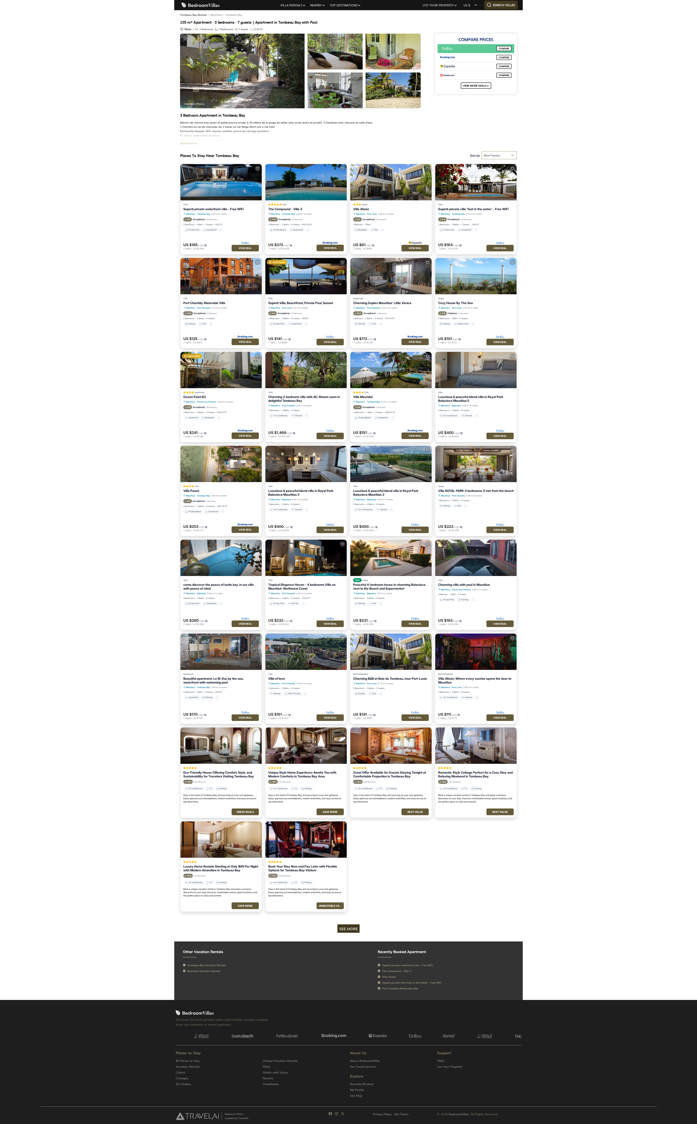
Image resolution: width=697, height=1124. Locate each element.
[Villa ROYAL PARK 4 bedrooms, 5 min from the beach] (476, 464)
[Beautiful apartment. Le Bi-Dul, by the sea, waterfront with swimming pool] (221, 652)
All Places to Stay (188, 1060)
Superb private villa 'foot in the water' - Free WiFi (473, 209)
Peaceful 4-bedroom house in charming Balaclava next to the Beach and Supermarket (389, 586)
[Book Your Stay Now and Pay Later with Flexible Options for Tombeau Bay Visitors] (306, 839)
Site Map (356, 1095)
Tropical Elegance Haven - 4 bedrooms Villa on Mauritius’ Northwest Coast (302, 586)
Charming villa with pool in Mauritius (464, 585)
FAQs (441, 1060)
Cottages (182, 1078)
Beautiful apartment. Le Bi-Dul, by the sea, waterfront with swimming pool (213, 680)
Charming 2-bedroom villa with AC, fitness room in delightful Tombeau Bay (304, 399)
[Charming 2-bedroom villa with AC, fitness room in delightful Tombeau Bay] (306, 370)
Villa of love (276, 678)
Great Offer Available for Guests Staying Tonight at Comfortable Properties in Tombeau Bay (389, 774)
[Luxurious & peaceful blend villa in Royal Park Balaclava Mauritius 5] (476, 370)
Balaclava (456, 405)
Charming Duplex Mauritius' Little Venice (382, 303)
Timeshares (271, 1084)
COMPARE (504, 48)
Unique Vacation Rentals (280, 1060)
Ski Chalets (183, 1084)
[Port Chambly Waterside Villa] (221, 276)
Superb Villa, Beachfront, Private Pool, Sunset (300, 303)
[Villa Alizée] (391, 182)
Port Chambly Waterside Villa (204, 303)
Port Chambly (203, 308)
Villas (266, 1066)
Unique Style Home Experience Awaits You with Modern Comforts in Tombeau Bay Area (302, 774)
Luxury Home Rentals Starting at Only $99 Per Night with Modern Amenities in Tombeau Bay (220, 868)
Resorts (268, 1078)
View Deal (245, 248)
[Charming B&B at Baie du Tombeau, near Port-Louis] (391, 652)
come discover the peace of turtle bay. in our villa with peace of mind (218, 586)
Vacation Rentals (188, 1066)
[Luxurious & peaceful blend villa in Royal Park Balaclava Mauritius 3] (306, 464)
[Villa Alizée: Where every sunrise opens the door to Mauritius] (476, 652)
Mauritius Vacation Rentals (204, 971)
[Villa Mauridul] (391, 370)
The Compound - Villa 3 (285, 209)
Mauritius (216, 15)
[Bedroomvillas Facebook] (330, 1114)
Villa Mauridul (363, 397)
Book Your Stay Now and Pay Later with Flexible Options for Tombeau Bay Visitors (302, 868)
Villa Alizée (361, 209)
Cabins (180, 1072)
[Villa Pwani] (221, 464)
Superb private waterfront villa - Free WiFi (213, 209)
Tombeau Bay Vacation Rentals (206, 965)
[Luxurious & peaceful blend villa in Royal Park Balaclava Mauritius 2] (391, 464)
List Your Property (449, 1066)
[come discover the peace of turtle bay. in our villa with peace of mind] (221, 558)
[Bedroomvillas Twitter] (343, 1114)
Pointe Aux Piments (206, 402)
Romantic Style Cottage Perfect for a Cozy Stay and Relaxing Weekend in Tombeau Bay (475, 774)
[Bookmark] (185, 38)
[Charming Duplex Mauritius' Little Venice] (391, 276)
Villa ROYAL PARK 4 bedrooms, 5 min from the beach (476, 491)
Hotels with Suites (275, 1072)
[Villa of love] (306, 652)
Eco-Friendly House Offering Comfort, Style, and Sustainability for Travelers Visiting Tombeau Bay (218, 774)
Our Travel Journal (363, 1066)
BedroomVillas (459, 1114)
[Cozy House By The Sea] (476, 276)
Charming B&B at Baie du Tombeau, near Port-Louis (390, 678)
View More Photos (194, 104)
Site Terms (401, 1114)
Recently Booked (361, 1084)
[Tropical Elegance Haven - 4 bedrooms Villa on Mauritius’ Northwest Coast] (306, 558)
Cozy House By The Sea (455, 303)
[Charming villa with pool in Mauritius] (476, 558)
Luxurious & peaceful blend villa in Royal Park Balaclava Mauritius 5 (470, 399)
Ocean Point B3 (194, 397)
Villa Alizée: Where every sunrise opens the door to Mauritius (474, 680)
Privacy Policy (382, 1114)
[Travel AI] (197, 1116)
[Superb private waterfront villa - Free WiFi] (221, 182)
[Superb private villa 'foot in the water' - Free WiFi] (476, 182)
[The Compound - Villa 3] (306, 182)
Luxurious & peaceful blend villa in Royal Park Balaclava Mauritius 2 (385, 492)
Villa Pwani (191, 491)
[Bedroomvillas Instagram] (336, 1114)
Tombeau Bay (233, 15)
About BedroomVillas (365, 1060)
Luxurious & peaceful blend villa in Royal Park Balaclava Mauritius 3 (300, 492)
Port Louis (372, 214)
